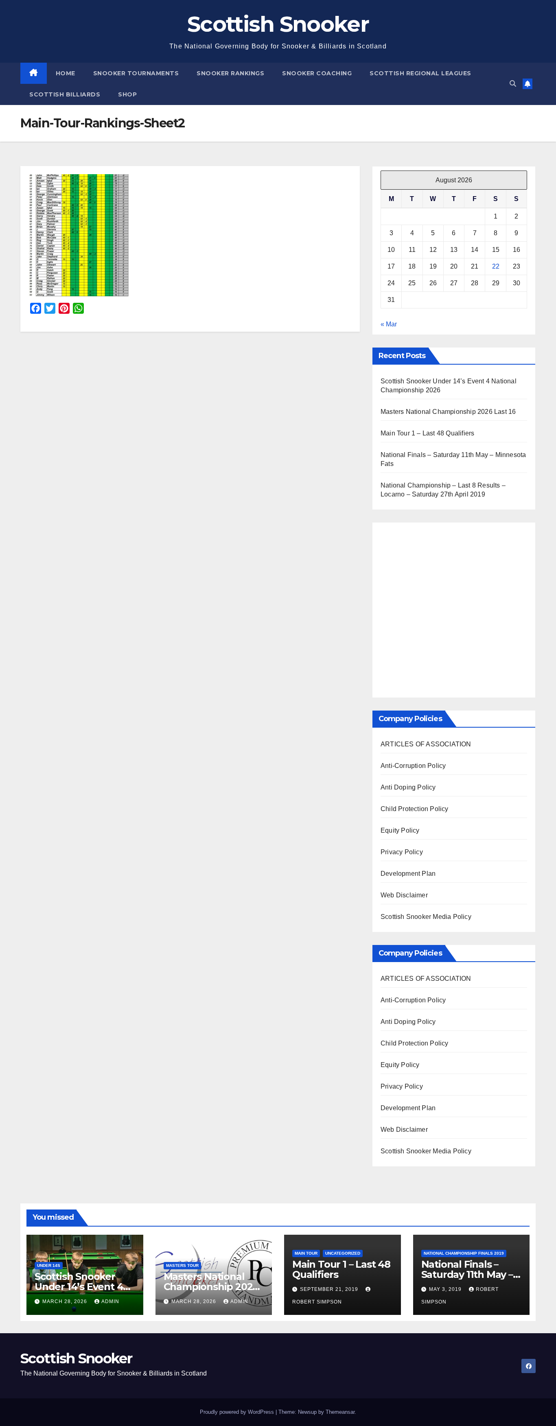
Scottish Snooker (278, 24)
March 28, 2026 (65, 1301)
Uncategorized (342, 1253)
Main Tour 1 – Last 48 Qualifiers (427, 433)
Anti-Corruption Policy (413, 765)
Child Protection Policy (415, 808)
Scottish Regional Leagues (420, 73)
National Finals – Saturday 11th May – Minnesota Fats (467, 1274)
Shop (127, 94)
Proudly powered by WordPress (238, 1412)
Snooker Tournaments (136, 73)
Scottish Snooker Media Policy (426, 916)
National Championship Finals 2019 (464, 1253)
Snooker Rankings (230, 73)
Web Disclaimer (404, 895)
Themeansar (340, 1412)
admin (110, 1301)
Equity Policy (400, 830)
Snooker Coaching (317, 73)
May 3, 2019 (446, 1289)
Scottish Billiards (64, 94)
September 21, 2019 (330, 1289)
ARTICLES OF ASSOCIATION (426, 744)
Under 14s (48, 1265)
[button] (513, 83)
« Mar (389, 324)
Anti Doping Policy (408, 787)
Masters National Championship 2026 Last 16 (448, 411)
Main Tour (306, 1253)
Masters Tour (182, 1265)
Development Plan (408, 873)
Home (65, 73)
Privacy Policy (402, 852)
